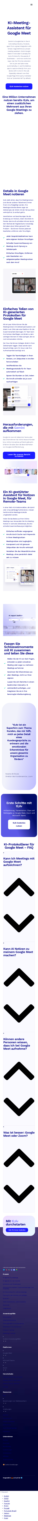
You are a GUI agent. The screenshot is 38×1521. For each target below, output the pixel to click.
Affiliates (5, 1456)
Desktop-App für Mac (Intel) (11, 1380)
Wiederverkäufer (8, 1459)
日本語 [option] (6, 1498)
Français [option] (7, 1503)
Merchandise (7, 1446)
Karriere (5, 1440)
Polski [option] (6, 1518)
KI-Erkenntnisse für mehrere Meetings (15, 1292)
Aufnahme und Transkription (12, 1284)
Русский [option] (6, 1508)
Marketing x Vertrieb (9, 1333)
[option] (21, 1496)
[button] (31, 4)
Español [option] (7, 1501)
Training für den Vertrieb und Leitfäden (15, 1295)
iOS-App (5, 1387)
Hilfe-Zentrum (7, 1418)
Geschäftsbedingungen (10, 1428)
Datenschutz (7, 1425)
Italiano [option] (6, 1513)
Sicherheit (6, 1305)
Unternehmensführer (9, 1320)
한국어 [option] (6, 1506)
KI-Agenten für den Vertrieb (11, 1281)
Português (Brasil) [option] (10, 1511)
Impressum (6, 1431)
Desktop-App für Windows (11, 1383)
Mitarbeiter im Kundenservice (12, 1327)
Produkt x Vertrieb (8, 1330)
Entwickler (6, 1443)
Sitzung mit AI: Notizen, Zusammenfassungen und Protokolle (18, 1288)
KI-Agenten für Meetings (10, 1277)
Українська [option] (7, 1516)
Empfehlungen (7, 1449)
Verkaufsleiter (7, 1317)
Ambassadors (7, 1453)
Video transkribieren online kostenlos (14, 1302)
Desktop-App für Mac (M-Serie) (12, 1377)
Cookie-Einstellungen (11, 1464)
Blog (4, 1395)
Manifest (5, 1415)
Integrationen (7, 1308)
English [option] (6, 1496)
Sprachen (6, 1298)
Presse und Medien (9, 1421)
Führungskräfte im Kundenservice (13, 1323)
